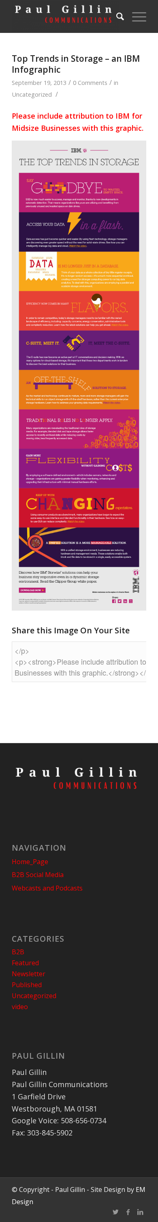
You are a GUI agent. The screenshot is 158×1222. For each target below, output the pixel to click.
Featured (25, 962)
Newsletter (28, 973)
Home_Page (30, 861)
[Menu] (135, 16)
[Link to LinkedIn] (140, 1212)
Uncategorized (32, 94)
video (20, 1006)
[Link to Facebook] (128, 1212)
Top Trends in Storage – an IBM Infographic (76, 64)
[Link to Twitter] (116, 1212)
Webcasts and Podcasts (47, 888)
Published (27, 984)
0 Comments (90, 82)
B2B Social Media (38, 874)
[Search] (116, 16)
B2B (18, 951)
